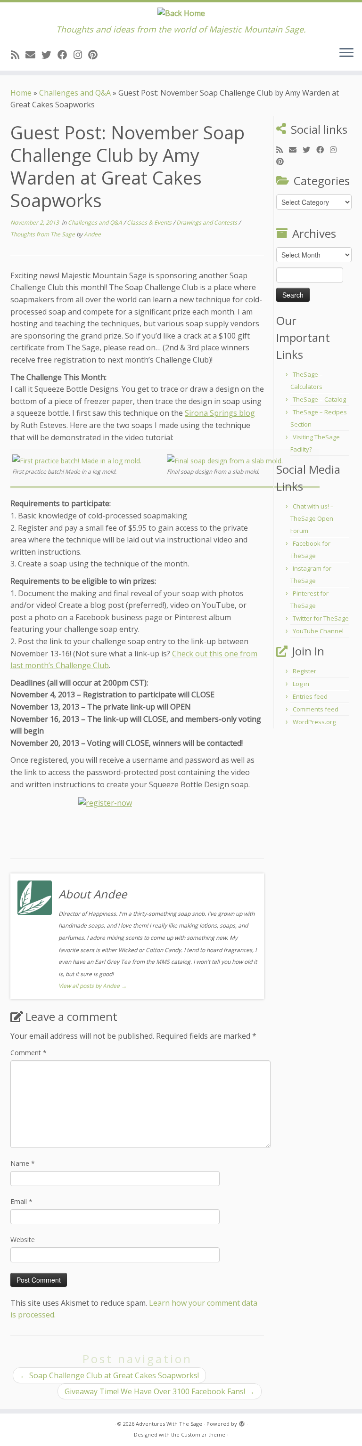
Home (21, 93)
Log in (301, 683)
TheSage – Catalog (319, 399)
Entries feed (310, 696)
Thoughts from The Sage (43, 234)
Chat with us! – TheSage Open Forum (312, 518)
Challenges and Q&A (75, 93)
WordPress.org (314, 722)
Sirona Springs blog (220, 413)
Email (21, 1201)
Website (22, 1239)
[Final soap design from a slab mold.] (225, 460)
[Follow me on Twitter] (49, 54)
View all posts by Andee (92, 986)
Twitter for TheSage (321, 618)
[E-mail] (33, 54)
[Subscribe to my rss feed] (18, 54)
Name (22, 1163)
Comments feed (315, 709)
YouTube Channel (318, 631)
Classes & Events (150, 222)
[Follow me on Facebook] (66, 54)
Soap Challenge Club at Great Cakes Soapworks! (109, 1375)
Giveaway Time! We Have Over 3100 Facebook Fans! (160, 1391)
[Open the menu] (346, 54)
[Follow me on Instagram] (81, 54)
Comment (28, 1052)
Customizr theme (203, 1434)
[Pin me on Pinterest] (96, 54)
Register (304, 671)
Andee (92, 234)
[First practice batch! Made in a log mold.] (76, 460)
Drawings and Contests (207, 222)
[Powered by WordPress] (242, 1422)
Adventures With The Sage (169, 1423)
